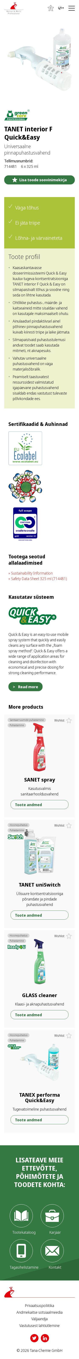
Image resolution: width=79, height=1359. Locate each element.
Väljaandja (39, 1319)
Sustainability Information (32, 573)
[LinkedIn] (45, 1338)
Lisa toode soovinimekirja (43, 179)
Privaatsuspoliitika (39, 1305)
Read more (28, 686)
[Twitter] (34, 1338)
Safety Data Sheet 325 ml (39, 578)
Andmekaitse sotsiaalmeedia (39, 1312)
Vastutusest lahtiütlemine (39, 1325)
